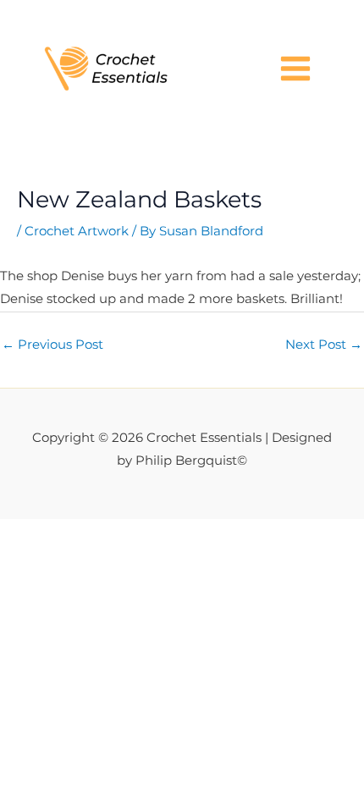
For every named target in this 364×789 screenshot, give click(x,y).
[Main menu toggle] (295, 68)
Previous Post (52, 344)
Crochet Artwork (77, 231)
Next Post (323, 344)
